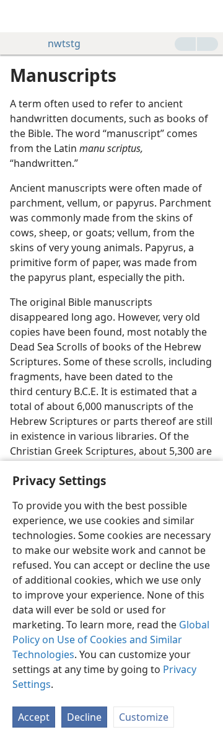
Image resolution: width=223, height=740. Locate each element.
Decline (84, 717)
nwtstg (64, 43)
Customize (143, 717)
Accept (34, 717)
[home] (18, 16)
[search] (207, 16)
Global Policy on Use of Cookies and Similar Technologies (110, 639)
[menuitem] (18, 16)
